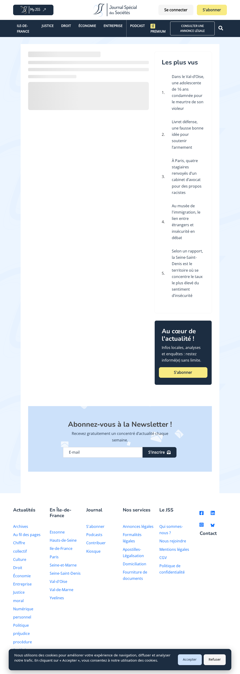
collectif (20, 551)
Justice (48, 25)
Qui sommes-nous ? (171, 529)
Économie (87, 25)
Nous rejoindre (172, 541)
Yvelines (57, 597)
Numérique (23, 608)
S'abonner (212, 9)
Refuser (215, 659)
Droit (66, 25)
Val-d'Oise (58, 581)
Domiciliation (134, 564)
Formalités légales (132, 538)
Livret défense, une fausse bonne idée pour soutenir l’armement (187, 134)
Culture (19, 559)
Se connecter (176, 9)
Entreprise (113, 25)
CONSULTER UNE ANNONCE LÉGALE (192, 28)
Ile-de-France (23, 28)
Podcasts (94, 534)
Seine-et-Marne (63, 565)
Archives (20, 526)
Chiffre (19, 542)
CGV (163, 557)
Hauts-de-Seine (63, 540)
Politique (21, 625)
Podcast (137, 25)
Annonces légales (138, 526)
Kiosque (93, 551)
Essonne (57, 532)
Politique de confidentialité (172, 569)
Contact (208, 534)
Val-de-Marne (61, 589)
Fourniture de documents (135, 575)
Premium (158, 31)
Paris (54, 556)
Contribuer (96, 542)
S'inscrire (156, 452)
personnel (22, 617)
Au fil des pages (27, 534)
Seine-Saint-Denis (65, 573)
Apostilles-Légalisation (133, 552)
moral (18, 600)
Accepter (190, 659)
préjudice (21, 633)
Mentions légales (174, 549)
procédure (22, 641)
